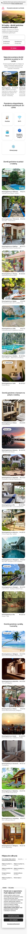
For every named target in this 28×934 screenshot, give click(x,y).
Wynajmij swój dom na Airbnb (15, 8)
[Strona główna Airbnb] (3, 8)
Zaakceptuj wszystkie (13, 916)
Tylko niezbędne (13, 920)
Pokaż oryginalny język (17, 3)
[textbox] (7, 43)
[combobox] (13, 38)
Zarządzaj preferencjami (13, 924)
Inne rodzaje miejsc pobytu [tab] (9, 859)
